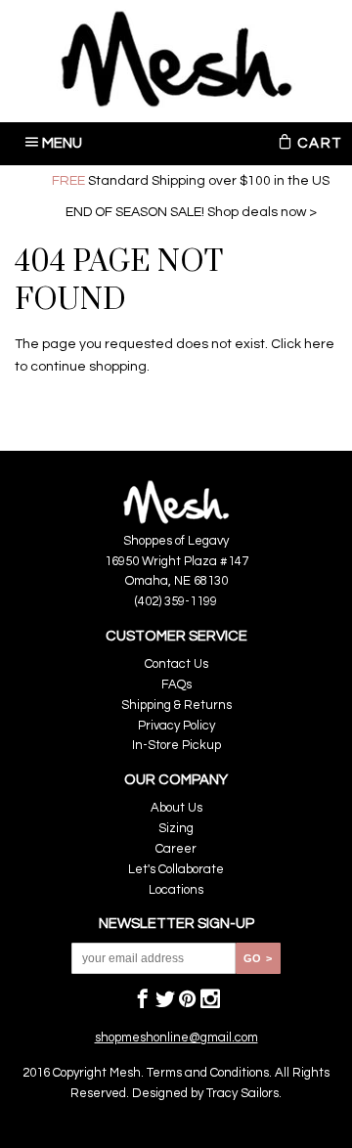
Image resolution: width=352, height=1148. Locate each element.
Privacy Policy (176, 725)
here (319, 344)
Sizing (176, 828)
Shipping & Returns (176, 705)
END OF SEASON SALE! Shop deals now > (191, 212)
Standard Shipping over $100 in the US (191, 181)
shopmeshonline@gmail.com (176, 1037)
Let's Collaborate (176, 869)
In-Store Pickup (176, 745)
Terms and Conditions (208, 1073)
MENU (63, 143)
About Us (176, 808)
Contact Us (176, 664)
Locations (176, 890)
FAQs (176, 684)
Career (176, 849)
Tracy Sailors (242, 1093)
